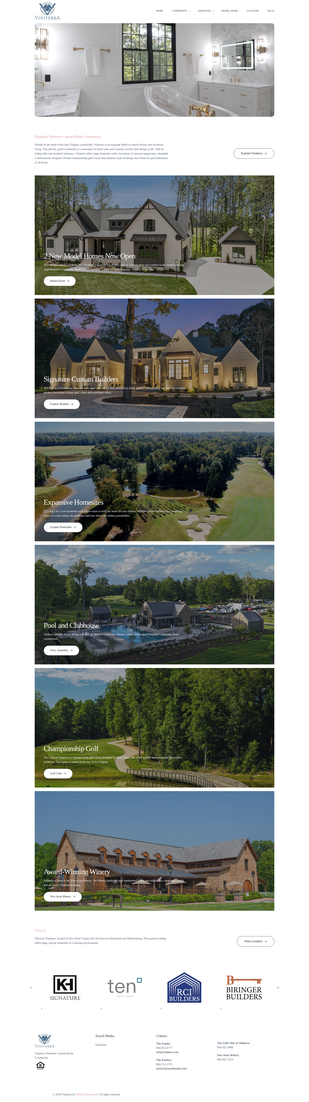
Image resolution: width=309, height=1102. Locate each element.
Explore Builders (59, 403)
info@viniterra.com (167, 1052)
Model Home (57, 280)
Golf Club (56, 773)
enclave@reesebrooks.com (171, 1068)
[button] (31, 988)
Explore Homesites (61, 527)
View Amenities (59, 650)
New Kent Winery (60, 896)
